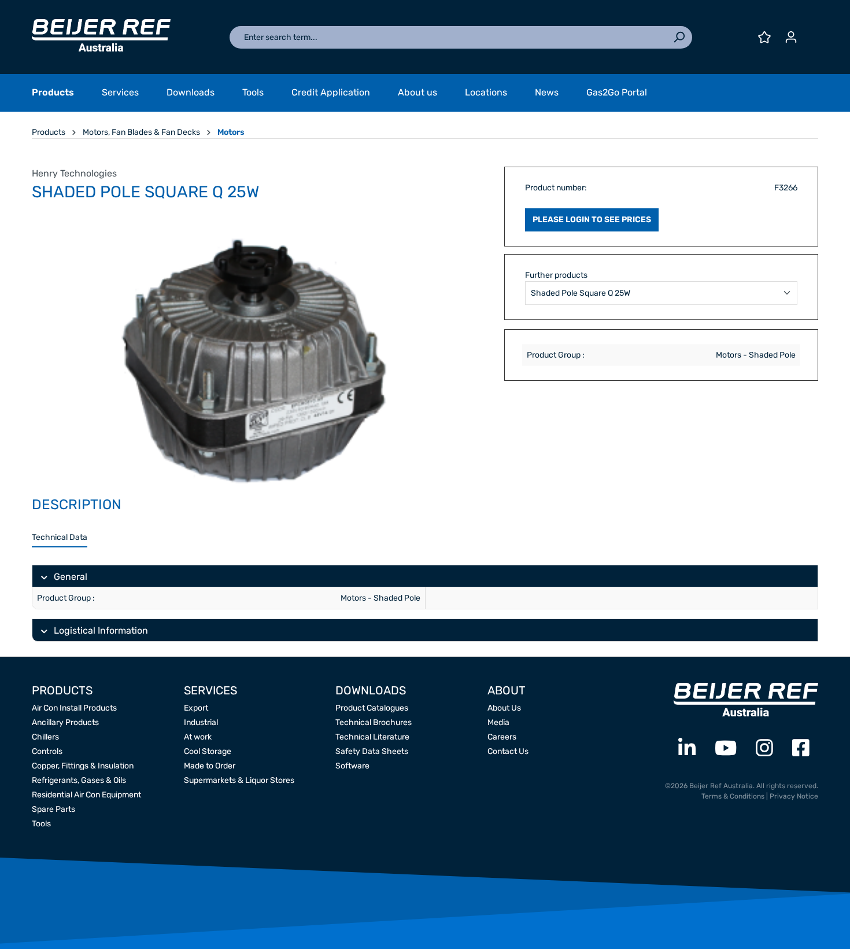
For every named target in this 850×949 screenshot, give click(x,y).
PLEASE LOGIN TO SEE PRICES (592, 220)
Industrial (201, 722)
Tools (41, 824)
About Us (504, 708)
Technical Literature (372, 737)
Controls (47, 751)
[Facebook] (801, 748)
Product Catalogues (371, 708)
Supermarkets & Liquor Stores (239, 780)
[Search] (679, 37)
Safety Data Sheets (371, 751)
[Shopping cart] (811, 33)
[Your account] (791, 37)
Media (498, 722)
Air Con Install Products (74, 708)
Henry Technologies (74, 173)
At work (198, 737)
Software (352, 766)
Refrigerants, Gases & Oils (79, 780)
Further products (556, 275)
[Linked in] (687, 748)
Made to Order (209, 766)
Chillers (45, 737)
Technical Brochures (373, 722)
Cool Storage (207, 751)
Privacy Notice (794, 796)
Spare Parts (53, 809)
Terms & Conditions (732, 796)
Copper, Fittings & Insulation (83, 766)
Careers (501, 737)
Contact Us (508, 751)
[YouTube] (726, 748)
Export (196, 708)
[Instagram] (764, 748)
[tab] (59, 537)
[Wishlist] (764, 37)
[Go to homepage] (101, 35)
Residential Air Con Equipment (86, 795)
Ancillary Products (65, 722)
